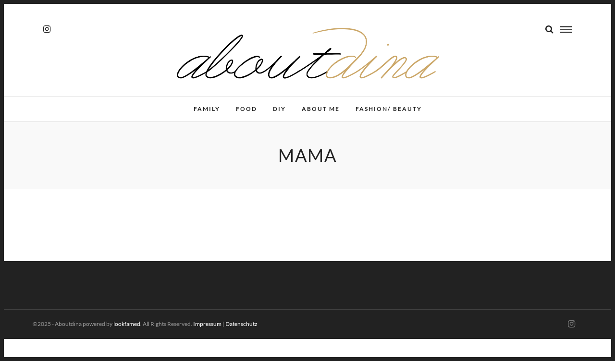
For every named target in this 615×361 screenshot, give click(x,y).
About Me (321, 108)
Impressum (207, 323)
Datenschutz (241, 323)
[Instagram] (46, 29)
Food (246, 108)
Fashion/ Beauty (389, 108)
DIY (279, 108)
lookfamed (126, 323)
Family (207, 108)
